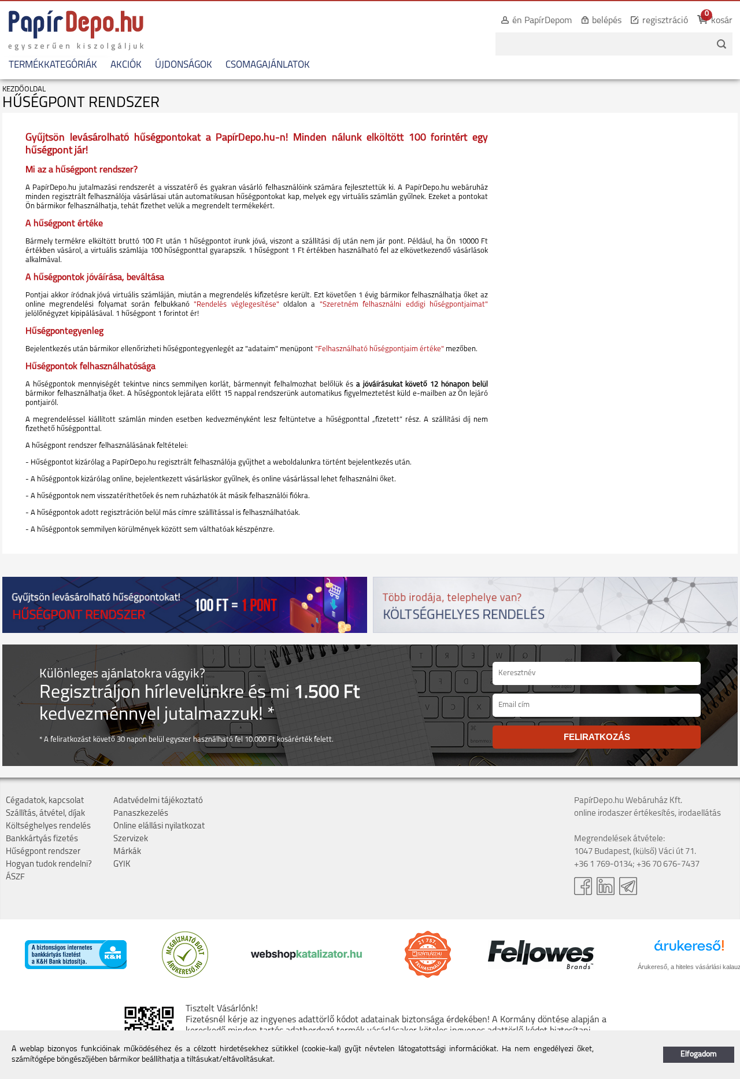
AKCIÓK (126, 65)
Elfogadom (698, 1054)
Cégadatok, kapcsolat (45, 801)
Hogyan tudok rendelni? (49, 864)
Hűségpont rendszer (43, 852)
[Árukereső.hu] (185, 975)
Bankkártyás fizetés (42, 839)
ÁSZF (15, 877)
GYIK (122, 864)
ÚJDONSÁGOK (183, 65)
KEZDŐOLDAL (24, 89)
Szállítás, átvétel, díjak (45, 813)
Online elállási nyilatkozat (159, 826)
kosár (721, 20)
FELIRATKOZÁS (597, 737)
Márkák (127, 852)
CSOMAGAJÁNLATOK (267, 65)
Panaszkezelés (140, 813)
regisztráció (665, 20)
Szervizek (130, 839)
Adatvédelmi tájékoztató (158, 801)
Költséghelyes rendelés (48, 826)
